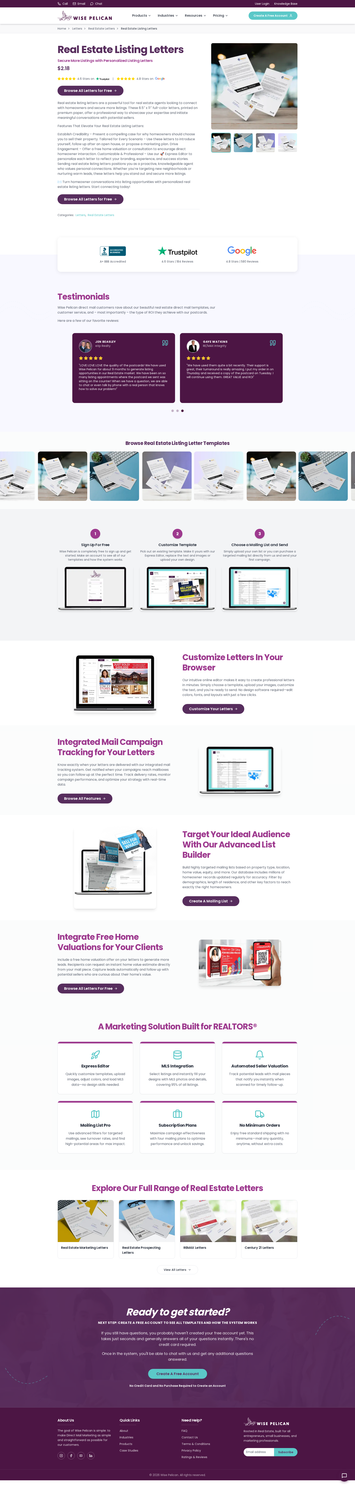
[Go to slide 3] (182, 411)
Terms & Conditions (196, 1444)
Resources (193, 15)
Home (62, 29)
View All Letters (175, 1270)
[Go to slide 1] (172, 411)
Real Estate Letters (101, 29)
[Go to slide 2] (177, 411)
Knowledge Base (285, 4)
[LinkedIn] (91, 1455)
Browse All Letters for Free (88, 90)
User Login (262, 4)
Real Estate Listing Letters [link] (139, 29)
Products (139, 15)
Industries (166, 15)
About (124, 1431)
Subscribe (285, 1452)
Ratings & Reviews (194, 1457)
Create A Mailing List (208, 901)
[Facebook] (71, 1455)
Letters (77, 29)
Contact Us (190, 1437)
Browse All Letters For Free (88, 988)
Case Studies (129, 1450)
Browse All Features (82, 798)
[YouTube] (81, 1455)
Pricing (218, 15)
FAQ (184, 1431)
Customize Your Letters (211, 708)
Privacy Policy (191, 1450)
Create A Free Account (271, 16)
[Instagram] (61, 1455)
